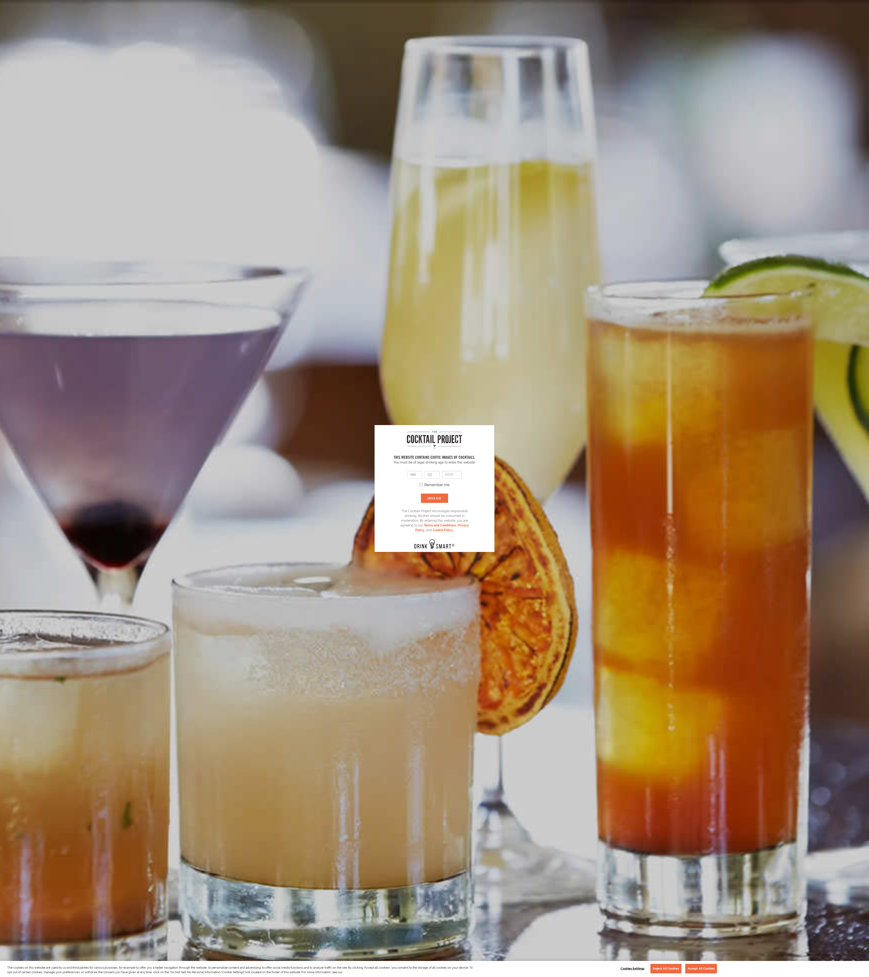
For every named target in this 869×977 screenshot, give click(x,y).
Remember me (436, 485)
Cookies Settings (632, 968)
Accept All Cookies (701, 968)
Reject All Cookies (666, 968)
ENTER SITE (434, 498)
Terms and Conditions (440, 525)
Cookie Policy (443, 530)
